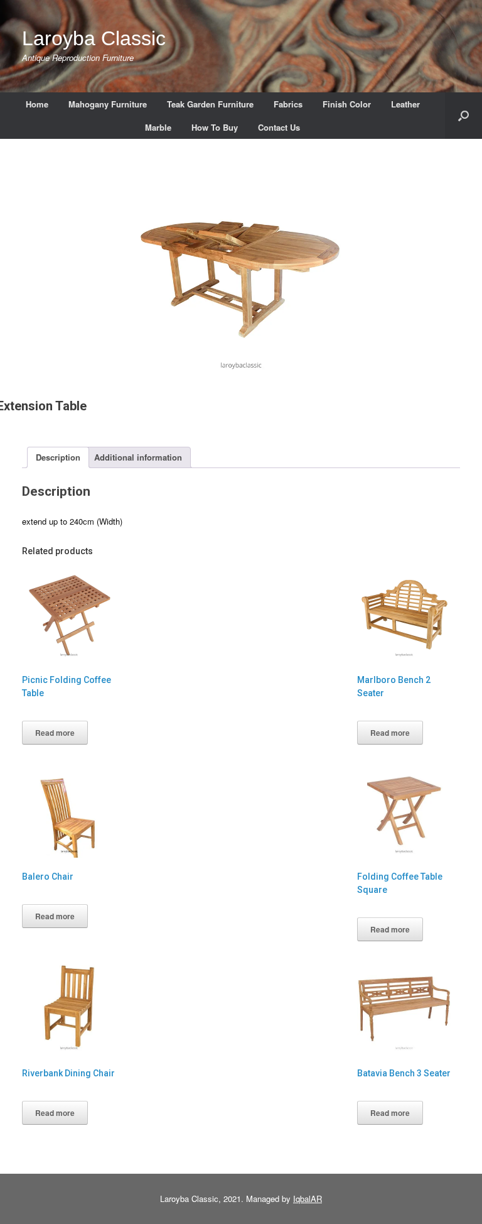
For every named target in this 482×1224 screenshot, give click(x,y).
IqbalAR (307, 1199)
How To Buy (214, 127)
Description (58, 457)
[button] (463, 115)
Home (37, 104)
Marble (158, 127)
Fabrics (288, 104)
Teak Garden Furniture (210, 104)
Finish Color (347, 104)
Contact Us (279, 127)
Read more (55, 732)
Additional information (138, 457)
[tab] (58, 458)
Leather (405, 104)
